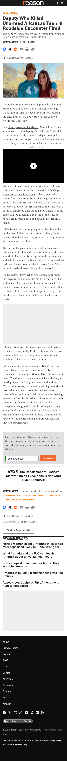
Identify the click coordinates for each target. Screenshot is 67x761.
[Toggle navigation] (3, 3)
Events (6, 654)
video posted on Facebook (23, 127)
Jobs (5, 666)
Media (6, 697)
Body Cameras (10, 12)
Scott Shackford (10, 42)
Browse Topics (10, 647)
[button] (63, 3)
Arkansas (42, 495)
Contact (7, 691)
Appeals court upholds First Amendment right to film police (31, 584)
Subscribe (48, 458)
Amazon (7, 703)
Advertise (8, 678)
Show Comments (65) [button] (19, 529)
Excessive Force (10, 499)
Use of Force (54, 495)
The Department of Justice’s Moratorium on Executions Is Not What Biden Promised (33, 476)
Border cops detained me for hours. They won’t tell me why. (31, 564)
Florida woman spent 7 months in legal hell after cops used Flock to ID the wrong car (33, 545)
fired (38, 112)
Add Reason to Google (19, 57)
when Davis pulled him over (19, 194)
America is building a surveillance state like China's (33, 574)
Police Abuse (30, 495)
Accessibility (35, 729)
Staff (5, 660)
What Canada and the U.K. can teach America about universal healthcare (28, 555)
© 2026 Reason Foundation (15, 729)
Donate (6, 672)
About (6, 641)
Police (20, 495)
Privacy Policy (49, 729)
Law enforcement (27, 499)
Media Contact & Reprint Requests (20, 521)
